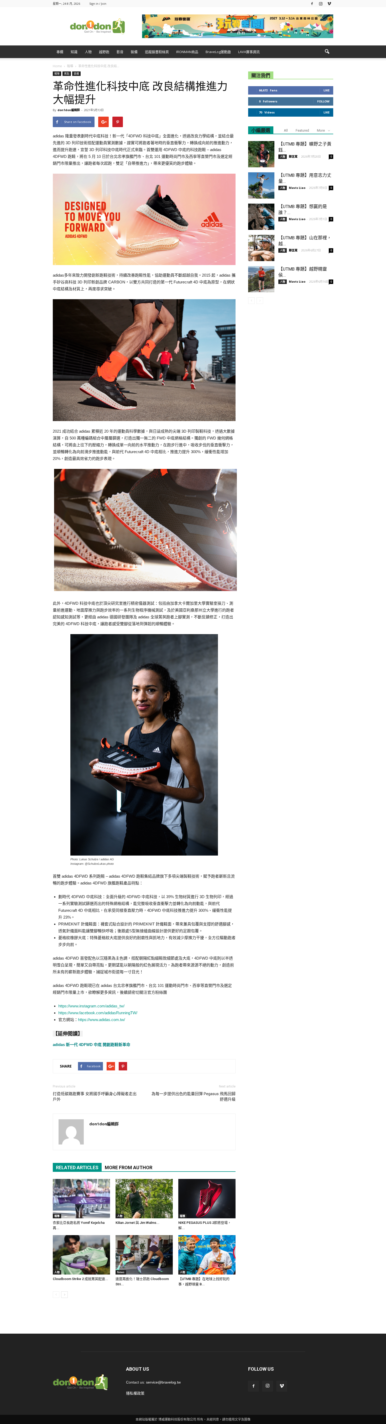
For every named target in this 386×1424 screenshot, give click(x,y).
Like (327, 90)
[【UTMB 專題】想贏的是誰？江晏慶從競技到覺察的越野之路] (261, 217)
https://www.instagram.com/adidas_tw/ (91, 1006)
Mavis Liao (297, 188)
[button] (327, 51)
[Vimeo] (329, 3)
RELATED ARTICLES (77, 1167)
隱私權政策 (135, 1393)
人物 (88, 51)
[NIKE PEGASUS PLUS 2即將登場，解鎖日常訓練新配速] (207, 1198)
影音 (120, 51)
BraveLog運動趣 (218, 51)
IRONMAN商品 (187, 51)
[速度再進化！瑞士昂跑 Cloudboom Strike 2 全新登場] (144, 1255)
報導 (57, 73)
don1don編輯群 (69, 110)
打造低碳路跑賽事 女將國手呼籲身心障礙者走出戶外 (95, 1096)
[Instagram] (321, 3)
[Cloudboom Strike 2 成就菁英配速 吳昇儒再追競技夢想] (81, 1255)
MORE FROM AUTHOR (128, 1167)
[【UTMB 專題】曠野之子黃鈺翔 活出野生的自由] (261, 154)
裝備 (134, 51)
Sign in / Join (97, 4)
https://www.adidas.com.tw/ (101, 1019)
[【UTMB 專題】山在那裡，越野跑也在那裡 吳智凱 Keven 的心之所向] (261, 248)
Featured (302, 130)
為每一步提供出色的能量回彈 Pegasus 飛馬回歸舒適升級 (194, 1096)
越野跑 (104, 51)
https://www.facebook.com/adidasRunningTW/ (97, 1013)
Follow (323, 101)
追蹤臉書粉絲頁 (157, 51)
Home (57, 66)
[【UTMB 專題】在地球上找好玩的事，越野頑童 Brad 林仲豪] (207, 1255)
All (286, 130)
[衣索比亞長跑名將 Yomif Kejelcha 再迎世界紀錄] (81, 1198)
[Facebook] (312, 3)
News (120, 1272)
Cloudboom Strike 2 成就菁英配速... (80, 1279)
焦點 (66, 73)
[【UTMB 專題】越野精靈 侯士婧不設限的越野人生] (261, 279)
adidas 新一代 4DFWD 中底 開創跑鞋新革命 (91, 1044)
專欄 (59, 51)
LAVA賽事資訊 (249, 51)
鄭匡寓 (293, 156)
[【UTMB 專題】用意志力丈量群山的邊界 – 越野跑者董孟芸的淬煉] (261, 185)
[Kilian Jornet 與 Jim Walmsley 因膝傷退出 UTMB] (144, 1198)
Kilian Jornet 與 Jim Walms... (137, 1223)
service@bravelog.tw (163, 1382)
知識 (74, 51)
